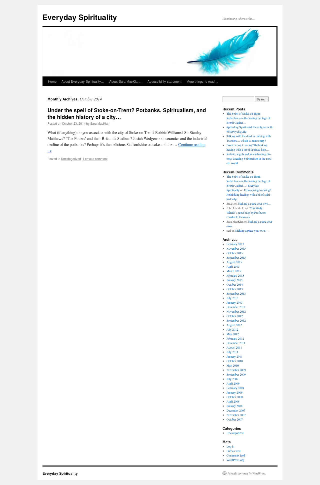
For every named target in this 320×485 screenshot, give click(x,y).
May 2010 (232, 365)
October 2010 (234, 361)
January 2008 (234, 406)
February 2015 (235, 275)
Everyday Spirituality (79, 16)
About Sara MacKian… (125, 81)
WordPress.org (235, 460)
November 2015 (236, 248)
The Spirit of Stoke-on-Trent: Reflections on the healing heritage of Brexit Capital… (248, 117)
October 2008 (234, 397)
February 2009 (235, 388)
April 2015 (233, 266)
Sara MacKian (100, 123)
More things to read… (202, 81)
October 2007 (234, 419)
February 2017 (235, 244)
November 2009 (236, 370)
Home (52, 81)
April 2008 (233, 401)
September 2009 (236, 374)
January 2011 (234, 356)
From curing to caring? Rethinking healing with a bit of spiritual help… (248, 194)
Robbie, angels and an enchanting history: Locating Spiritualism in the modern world (249, 158)
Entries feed (233, 451)
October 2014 (234, 284)
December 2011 (235, 343)
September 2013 (236, 293)
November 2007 (236, 415)
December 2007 (235, 410)
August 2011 (234, 347)
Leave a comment (95, 158)
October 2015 (234, 253)
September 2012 (236, 320)
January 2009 (234, 392)
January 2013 (234, 302)
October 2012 (234, 316)
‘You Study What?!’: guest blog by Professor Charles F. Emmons (246, 212)
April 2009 (233, 383)
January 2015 (234, 280)
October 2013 (234, 289)
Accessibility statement (165, 81)
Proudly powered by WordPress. (247, 473)
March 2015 (233, 271)
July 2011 (232, 352)
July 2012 (232, 329)
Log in (230, 446)
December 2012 (235, 307)
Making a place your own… (254, 203)
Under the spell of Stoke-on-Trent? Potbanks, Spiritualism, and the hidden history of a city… (127, 113)
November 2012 (236, 311)
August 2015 (234, 262)
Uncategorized (71, 158)
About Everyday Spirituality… (83, 81)
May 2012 (232, 334)
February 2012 (235, 338)
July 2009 (232, 379)
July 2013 (232, 298)
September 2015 (236, 257)
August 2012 (234, 325)
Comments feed (235, 455)
